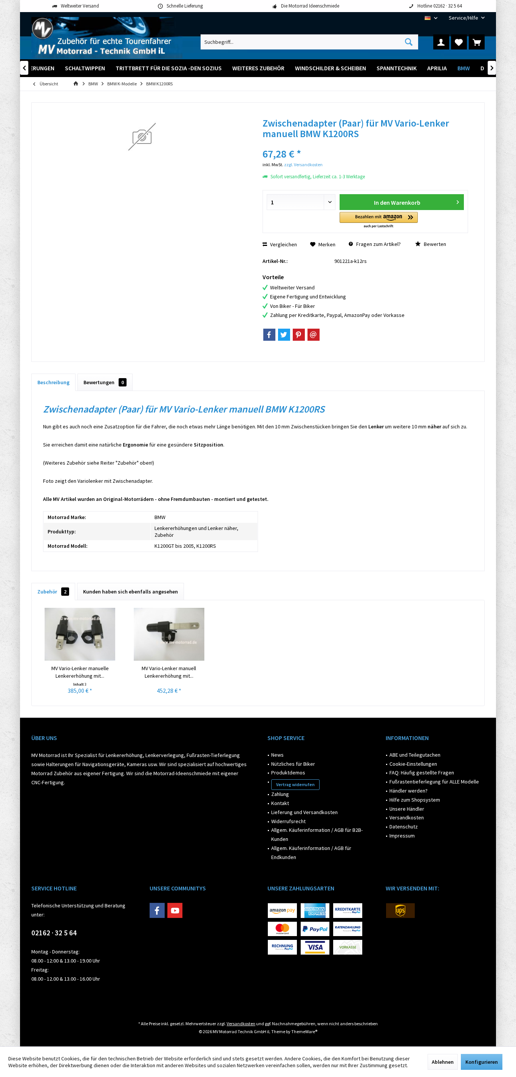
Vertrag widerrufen (295, 784)
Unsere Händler (406, 808)
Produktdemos (288, 772)
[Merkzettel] (459, 41)
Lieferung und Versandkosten (304, 812)
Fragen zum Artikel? (378, 244)
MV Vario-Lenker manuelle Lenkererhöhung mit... (80, 672)
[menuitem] (464, 18)
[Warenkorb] (477, 41)
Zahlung (280, 794)
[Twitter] (284, 335)
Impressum (402, 835)
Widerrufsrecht (288, 821)
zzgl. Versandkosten (303, 164)
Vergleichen (283, 244)
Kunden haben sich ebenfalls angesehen (130, 591)
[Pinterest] (299, 335)
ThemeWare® (304, 1031)
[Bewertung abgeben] (365, 144)
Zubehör (51, 591)
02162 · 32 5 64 (54, 932)
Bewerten (434, 244)
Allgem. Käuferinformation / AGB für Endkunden (311, 853)
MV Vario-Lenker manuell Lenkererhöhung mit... (169, 672)
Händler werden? (408, 790)
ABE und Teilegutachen (414, 754)
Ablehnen (443, 1061)
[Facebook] (269, 335)
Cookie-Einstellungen (413, 763)
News (277, 754)
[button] (379, 220)
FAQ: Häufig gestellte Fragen (421, 772)
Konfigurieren (481, 1061)
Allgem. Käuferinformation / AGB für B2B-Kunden (317, 834)
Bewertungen (103, 382)
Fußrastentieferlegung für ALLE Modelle (434, 781)
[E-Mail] (313, 335)
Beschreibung (53, 382)
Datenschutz (403, 826)
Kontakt (280, 803)
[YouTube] (174, 910)
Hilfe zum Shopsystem (414, 799)
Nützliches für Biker (293, 763)
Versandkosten (406, 817)
